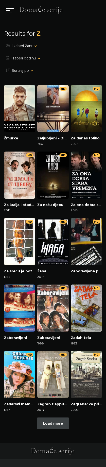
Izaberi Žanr (22, 46)
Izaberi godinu (23, 58)
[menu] (10, 10)
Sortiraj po (20, 70)
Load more (53, 423)
